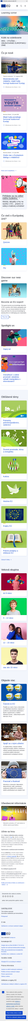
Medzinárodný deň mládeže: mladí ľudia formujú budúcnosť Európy (14, 81)
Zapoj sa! (7, 349)
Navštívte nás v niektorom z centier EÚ (11, 954)
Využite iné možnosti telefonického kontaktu (13, 947)
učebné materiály (11, 856)
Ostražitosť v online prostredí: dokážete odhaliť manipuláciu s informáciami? (11, 378)
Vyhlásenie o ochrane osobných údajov (12, 926)
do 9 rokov (7, 593)
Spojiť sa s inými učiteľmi (13, 743)
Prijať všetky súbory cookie (14, 1013)
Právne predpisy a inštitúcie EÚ (10, 552)
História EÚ (7, 501)
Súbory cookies (5, 976)
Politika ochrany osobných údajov (10, 971)
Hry (4, 268)
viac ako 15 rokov (10, 667)
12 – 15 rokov (8, 643)
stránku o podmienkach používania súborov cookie (13, 1004)
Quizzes (6, 242)
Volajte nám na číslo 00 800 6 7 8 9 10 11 (12, 945)
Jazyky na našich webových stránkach (11, 969)
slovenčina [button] (17, 6)
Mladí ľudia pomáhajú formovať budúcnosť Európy (12, 119)
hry (11, 837)
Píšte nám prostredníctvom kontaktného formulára (12, 950)
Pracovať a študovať (11, 781)
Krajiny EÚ (7, 526)
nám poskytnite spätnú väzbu (14, 900)
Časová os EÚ (9, 704)
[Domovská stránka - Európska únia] (8, 6)
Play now (4, 317)
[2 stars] (4, 896)
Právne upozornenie (6, 974)
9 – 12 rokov (8, 618)
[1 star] (3, 896)
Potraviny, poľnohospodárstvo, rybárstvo (11, 422)
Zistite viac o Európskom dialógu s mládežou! (13, 156)
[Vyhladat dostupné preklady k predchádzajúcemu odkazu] (9, 317)
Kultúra (6, 476)
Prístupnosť (4, 916)
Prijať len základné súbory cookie (16, 1017)
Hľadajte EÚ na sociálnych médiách (11, 961)
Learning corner (6, 908)
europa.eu (12, 937)
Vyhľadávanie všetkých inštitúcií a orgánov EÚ (14, 984)
